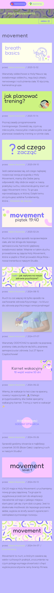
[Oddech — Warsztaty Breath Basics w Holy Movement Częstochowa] (27, 53)
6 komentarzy (9, 549)
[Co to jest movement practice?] (27, 531)
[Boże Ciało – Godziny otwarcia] (27, 423)
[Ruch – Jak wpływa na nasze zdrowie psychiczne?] (27, 277)
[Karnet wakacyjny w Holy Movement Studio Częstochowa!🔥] (27, 370)
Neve (13, 590)
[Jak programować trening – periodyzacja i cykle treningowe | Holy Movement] (27, 101)
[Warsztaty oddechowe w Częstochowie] (27, 322)
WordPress (38, 590)
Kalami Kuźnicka (16, 67)
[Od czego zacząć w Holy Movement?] (27, 150)
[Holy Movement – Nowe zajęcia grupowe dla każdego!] (27, 217)
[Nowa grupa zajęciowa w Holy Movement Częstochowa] (27, 467)
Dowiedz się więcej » (21, 201)
